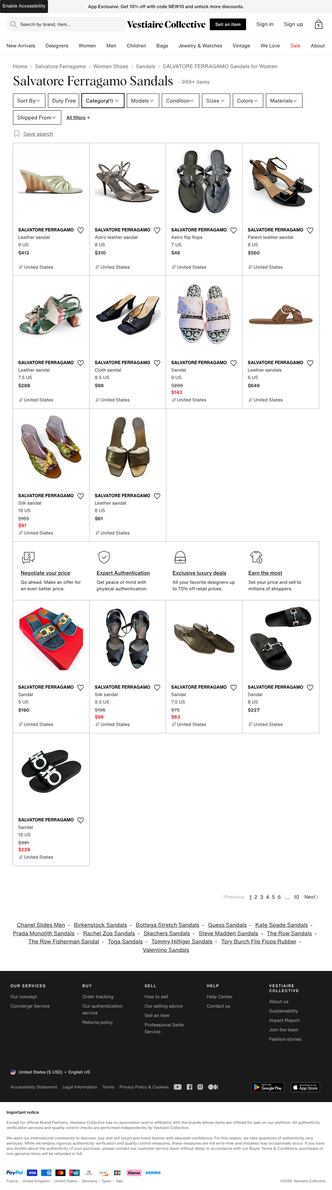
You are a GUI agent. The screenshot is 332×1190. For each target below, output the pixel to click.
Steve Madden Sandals (228, 933)
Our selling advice (164, 1006)
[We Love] (285, 45)
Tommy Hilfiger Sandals (181, 942)
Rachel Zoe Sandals (109, 933)
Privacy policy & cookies (144, 1087)
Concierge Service (30, 1006)
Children (136, 45)
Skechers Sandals (167, 933)
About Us (321, 45)
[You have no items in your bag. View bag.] (318, 24)
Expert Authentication (123, 573)
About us (278, 1001)
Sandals (145, 66)
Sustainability (283, 1011)
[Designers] (73, 45)
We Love (270, 45)
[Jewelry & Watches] (227, 45)
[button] (318, 24)
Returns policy (97, 1022)
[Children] (151, 45)
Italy (119, 1181)
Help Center (219, 996)
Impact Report (284, 1020)
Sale (295, 45)
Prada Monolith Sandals (44, 933)
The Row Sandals (289, 933)
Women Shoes (110, 66)
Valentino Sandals (166, 950)
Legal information (79, 1087)
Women (87, 45)
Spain (107, 1181)
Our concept (23, 996)
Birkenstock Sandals (100, 925)
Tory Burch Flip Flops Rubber (258, 942)
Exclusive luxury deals (199, 573)
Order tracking (97, 996)
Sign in (265, 24)
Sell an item (228, 24)
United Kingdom (36, 1181)
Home (20, 66)
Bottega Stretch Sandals (167, 925)
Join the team (283, 1029)
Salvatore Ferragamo (60, 66)
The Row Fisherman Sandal (63, 942)
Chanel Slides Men (41, 925)
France (12, 1181)
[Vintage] (255, 45)
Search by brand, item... (45, 24)
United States (65, 1181)
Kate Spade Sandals (281, 925)
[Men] (121, 45)
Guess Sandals (227, 925)
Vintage (241, 45)
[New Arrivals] (40, 45)
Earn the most (265, 573)
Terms (108, 1087)
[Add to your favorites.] (80, 230)
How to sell (156, 996)
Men (111, 45)
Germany (89, 1181)
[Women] (101, 45)
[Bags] (173, 45)
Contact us (218, 1006)
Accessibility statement (33, 1087)
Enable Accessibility (24, 6)
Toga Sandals (125, 942)
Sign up (293, 24)
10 (296, 897)
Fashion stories (285, 1039)
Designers (56, 45)
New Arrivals (20, 45)
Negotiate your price (45, 573)
